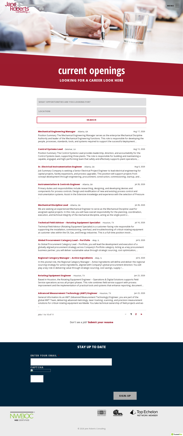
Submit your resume (100, 322)
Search (91, 119)
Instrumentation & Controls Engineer (59, 184)
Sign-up (125, 395)
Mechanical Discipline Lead (53, 205)
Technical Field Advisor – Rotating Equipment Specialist (69, 222)
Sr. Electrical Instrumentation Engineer (60, 166)
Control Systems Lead (50, 149)
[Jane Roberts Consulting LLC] (25, 6)
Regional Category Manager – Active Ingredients (65, 257)
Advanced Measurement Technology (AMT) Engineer (67, 293)
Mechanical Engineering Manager (57, 131)
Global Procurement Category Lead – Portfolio (64, 240)
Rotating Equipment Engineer (54, 275)
